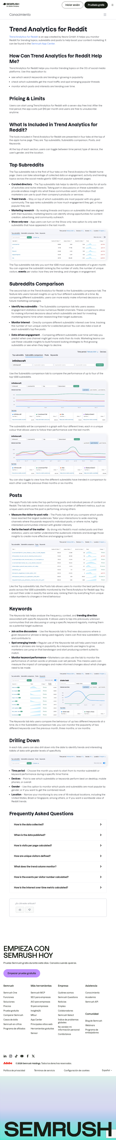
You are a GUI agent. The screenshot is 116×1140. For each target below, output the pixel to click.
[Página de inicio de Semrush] (10, 5)
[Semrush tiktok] (16, 1056)
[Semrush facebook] (27, 1056)
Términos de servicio (44, 1070)
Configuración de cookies (77, 1070)
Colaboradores (65, 1011)
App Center (36, 1020)
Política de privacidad (14, 1070)
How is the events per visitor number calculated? (41, 877)
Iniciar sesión (72, 5)
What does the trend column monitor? (35, 866)
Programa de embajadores (92, 1031)
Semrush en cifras (12, 1024)
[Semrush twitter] (33, 1056)
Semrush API (91, 1002)
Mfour (34, 1015)
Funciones (8, 997)
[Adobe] (7, 1063)
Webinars (90, 1025)
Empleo (62, 1006)
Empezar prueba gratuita (22, 973)
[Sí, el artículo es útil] (20, 910)
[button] (29, 910)
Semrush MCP (38, 993)
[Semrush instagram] (10, 1056)
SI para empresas (39, 1006)
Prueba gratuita (11, 1011)
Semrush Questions (68, 997)
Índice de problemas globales (68, 1021)
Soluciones (9, 1002)
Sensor (34, 1033)
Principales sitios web (41, 1024)
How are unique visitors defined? (32, 856)
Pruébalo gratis (96, 5)
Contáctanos (64, 1034)
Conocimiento (20, 14)
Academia (90, 997)
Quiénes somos (66, 993)
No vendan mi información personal (69, 1028)
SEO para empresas (41, 997)
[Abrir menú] (112, 5)
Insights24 (36, 1011)
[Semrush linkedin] (5, 1056)
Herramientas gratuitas (42, 1029)
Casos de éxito (10, 1020)
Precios (7, 1006)
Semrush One (10, 993)
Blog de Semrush (93, 1021)
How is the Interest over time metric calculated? (41, 887)
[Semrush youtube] (22, 1056)
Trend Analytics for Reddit (23, 36)
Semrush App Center (43, 43)
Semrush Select (66, 1015)
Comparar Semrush (13, 1015)
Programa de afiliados (14, 1029)
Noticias (62, 1002)
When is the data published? (29, 835)
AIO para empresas (40, 1002)
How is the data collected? (29, 824)
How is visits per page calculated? (33, 845)
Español (106, 1070)
